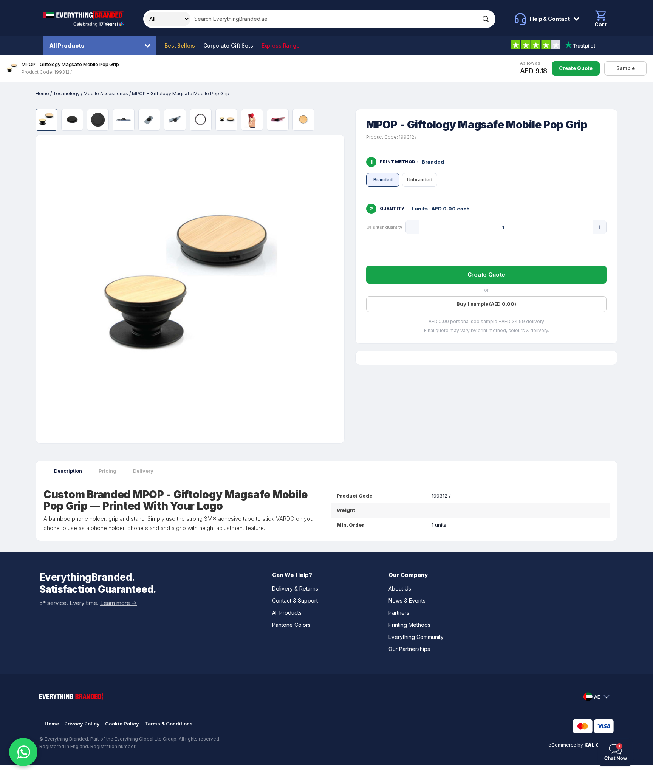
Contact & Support (295, 600)
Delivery (143, 471)
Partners (398, 612)
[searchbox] (334, 19)
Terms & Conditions (168, 724)
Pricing (107, 471)
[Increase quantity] (599, 227)
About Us (399, 588)
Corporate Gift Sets (228, 45)
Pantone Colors (291, 625)
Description (68, 471)
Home (42, 93)
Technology (66, 93)
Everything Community (416, 637)
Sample (625, 68)
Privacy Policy (82, 724)
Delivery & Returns (295, 588)
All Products (66, 45)
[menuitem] (101, 45)
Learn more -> (118, 602)
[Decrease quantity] (412, 227)
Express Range (281, 45)
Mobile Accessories (106, 93)
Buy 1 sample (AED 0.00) (486, 304)
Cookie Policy (122, 724)
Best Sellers (179, 45)
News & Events (407, 600)
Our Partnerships (409, 649)
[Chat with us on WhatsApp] (23, 752)
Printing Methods (409, 625)
